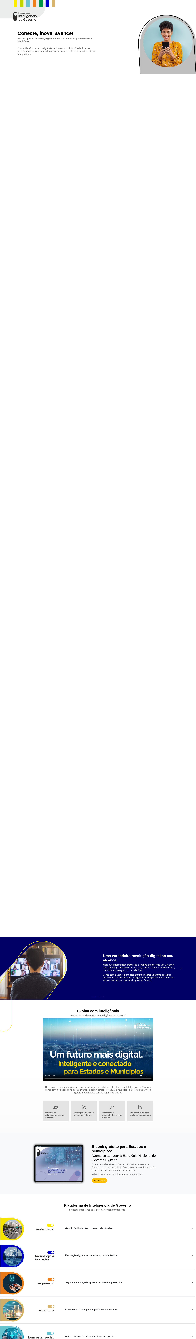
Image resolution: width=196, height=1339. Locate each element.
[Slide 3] (101, 997)
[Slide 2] (98, 997)
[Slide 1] (94, 997)
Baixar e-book (99, 1180)
